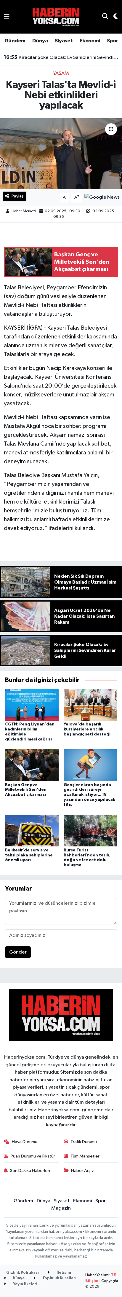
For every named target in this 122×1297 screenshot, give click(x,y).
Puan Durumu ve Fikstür (33, 1156)
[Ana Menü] (6, 16)
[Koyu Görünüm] (113, 17)
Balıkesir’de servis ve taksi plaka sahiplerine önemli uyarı (29, 855)
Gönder (18, 952)
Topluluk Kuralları (58, 1278)
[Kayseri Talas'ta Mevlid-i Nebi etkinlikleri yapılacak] (61, 153)
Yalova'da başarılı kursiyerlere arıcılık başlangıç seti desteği (87, 729)
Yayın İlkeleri (24, 1284)
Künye (18, 1278)
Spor (112, 41)
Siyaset (64, 41)
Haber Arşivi (82, 1170)
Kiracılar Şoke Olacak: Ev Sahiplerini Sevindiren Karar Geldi (61, 57)
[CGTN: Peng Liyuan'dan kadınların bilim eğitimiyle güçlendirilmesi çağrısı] (32, 704)
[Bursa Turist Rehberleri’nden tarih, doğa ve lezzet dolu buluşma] (90, 830)
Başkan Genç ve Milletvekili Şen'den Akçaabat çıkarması (25, 790)
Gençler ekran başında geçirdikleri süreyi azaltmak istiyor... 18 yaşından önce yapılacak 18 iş (89, 795)
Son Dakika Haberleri (30, 1170)
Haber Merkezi (24, 211)
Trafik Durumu (83, 1142)
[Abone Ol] (102, 197)
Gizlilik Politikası (22, 1273)
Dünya (40, 41)
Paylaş (18, 196)
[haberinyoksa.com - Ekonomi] (56, 16)
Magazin (61, 1208)
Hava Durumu (24, 1142)
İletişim (63, 1273)
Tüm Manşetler (84, 1156)
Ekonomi (90, 41)
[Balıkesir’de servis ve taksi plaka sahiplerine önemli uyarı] (32, 830)
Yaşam (61, 73)
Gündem (14, 41)
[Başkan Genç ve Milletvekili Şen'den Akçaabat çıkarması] (32, 765)
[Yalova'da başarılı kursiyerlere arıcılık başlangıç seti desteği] (90, 704)
